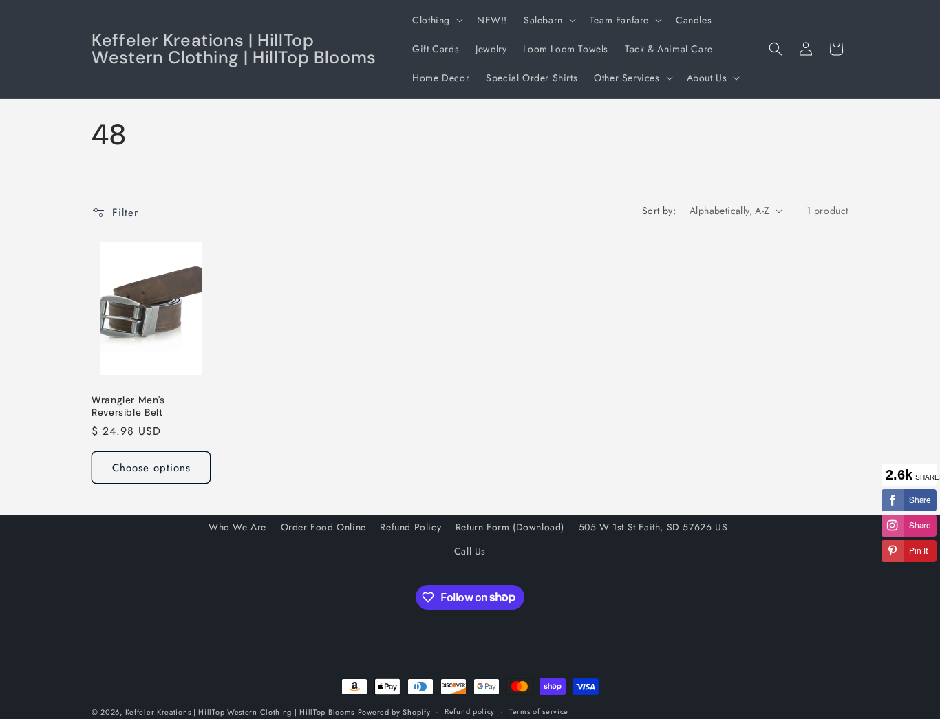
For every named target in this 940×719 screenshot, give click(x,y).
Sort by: (659, 210)
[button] (436, 20)
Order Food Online (323, 527)
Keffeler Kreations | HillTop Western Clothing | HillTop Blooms (239, 712)
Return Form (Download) (510, 527)
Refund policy (470, 711)
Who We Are (237, 527)
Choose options (151, 467)
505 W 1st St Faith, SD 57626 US (653, 527)
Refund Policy (410, 527)
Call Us (470, 551)
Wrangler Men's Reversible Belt (128, 406)
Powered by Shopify (394, 712)
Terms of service (538, 711)
